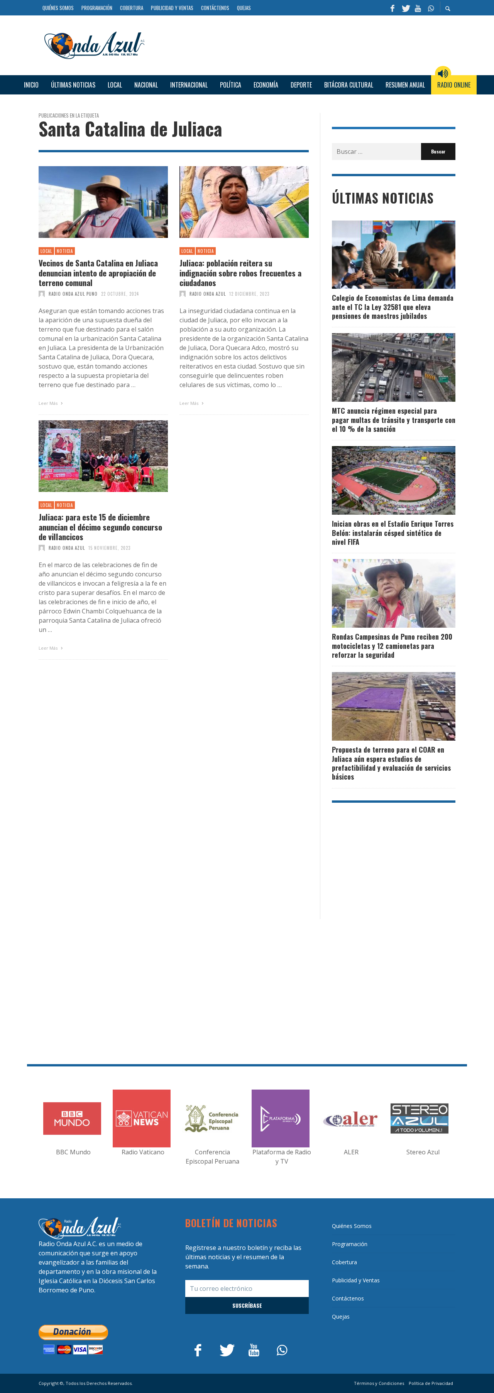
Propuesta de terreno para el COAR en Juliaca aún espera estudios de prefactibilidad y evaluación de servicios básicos (391, 763)
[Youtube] (418, 7)
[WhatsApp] (430, 7)
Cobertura (344, 1262)
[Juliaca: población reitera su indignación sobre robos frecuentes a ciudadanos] (232, 202)
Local (46, 251)
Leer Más (49, 403)
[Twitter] (405, 7)
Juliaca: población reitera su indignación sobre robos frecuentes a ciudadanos (240, 272)
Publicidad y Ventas (356, 1280)
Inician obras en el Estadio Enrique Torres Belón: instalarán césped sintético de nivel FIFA (392, 533)
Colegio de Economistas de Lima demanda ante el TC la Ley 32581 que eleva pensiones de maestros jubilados (392, 307)
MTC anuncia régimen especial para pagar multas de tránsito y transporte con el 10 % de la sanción (393, 420)
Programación (349, 1244)
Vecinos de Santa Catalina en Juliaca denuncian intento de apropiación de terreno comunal (98, 272)
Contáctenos (348, 1298)
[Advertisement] (302, 44)
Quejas (341, 1316)
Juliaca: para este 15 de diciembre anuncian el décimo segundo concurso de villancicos (100, 526)
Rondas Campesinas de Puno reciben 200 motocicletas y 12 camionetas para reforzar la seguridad (392, 646)
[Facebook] (392, 7)
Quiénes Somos (352, 1226)
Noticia (65, 251)
